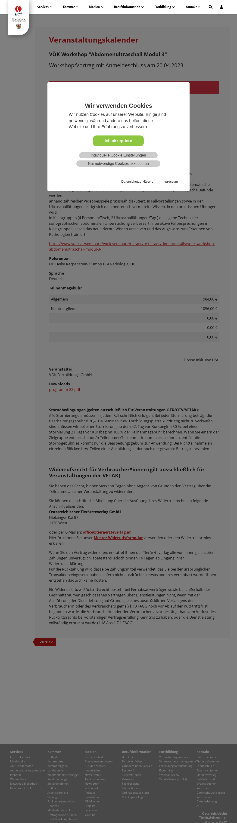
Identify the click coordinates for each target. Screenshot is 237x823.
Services (43, 6)
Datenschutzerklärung (137, 181)
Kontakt (191, 6)
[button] (210, 7)
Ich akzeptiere (118, 140)
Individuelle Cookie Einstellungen (118, 155)
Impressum (170, 181)
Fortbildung (162, 6)
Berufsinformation (127, 6)
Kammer (69, 6)
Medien (94, 6)
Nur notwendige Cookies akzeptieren (118, 164)
